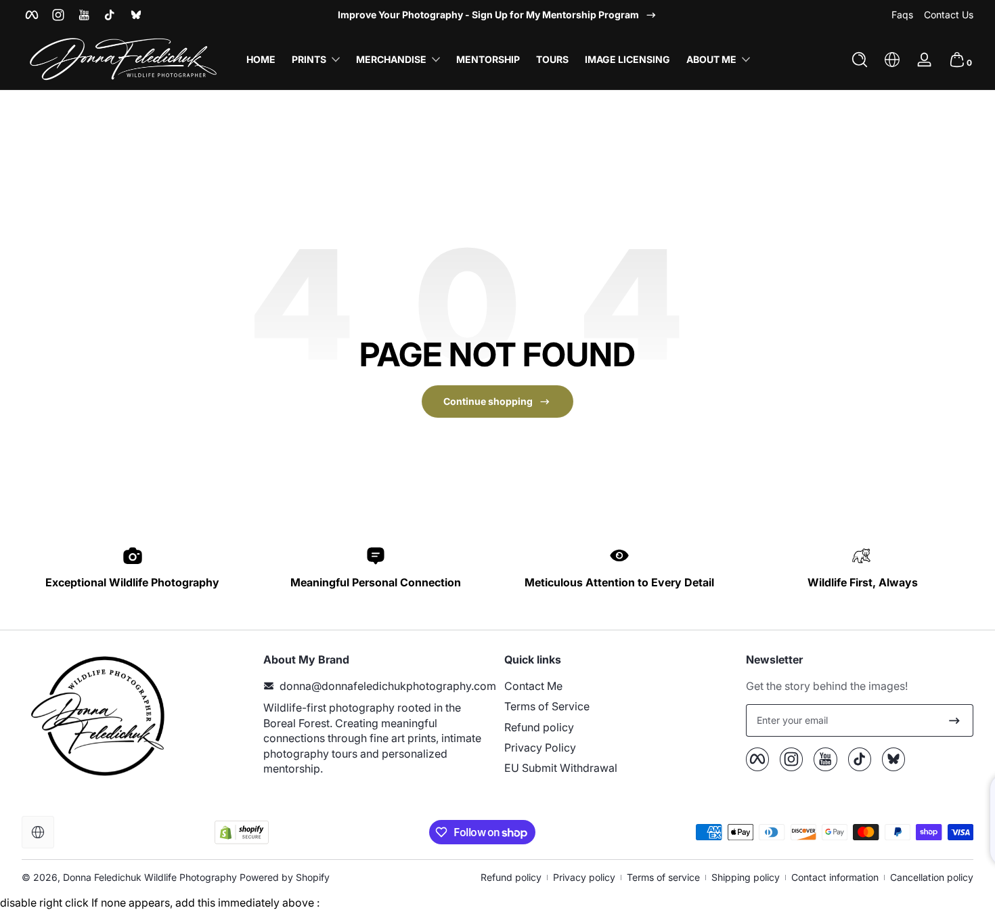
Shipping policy (745, 877)
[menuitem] (618, 685)
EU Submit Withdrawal (560, 768)
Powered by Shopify (285, 877)
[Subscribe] (954, 720)
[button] (859, 59)
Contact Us (948, 14)
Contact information (835, 877)
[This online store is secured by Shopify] (242, 832)
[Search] (860, 59)
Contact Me (533, 686)
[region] (497, 15)
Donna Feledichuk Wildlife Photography (150, 877)
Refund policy (539, 727)
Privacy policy (584, 877)
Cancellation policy (931, 877)
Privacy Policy (540, 747)
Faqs (902, 14)
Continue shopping (488, 401)
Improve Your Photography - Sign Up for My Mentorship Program (488, 14)
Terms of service (663, 877)
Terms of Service (547, 706)
